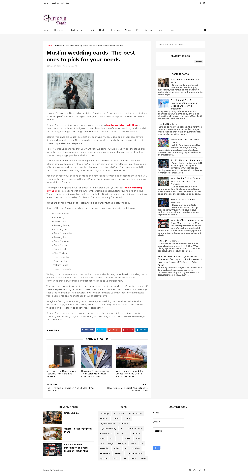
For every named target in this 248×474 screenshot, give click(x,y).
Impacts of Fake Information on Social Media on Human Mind (187, 221)
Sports (115, 458)
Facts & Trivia (122, 433)
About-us (55, 3)
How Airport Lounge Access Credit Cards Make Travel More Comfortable (95, 374)
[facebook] (196, 3)
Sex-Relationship (135, 453)
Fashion (136, 433)
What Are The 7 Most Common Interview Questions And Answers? (186, 181)
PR (137, 30)
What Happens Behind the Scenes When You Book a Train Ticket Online (129, 374)
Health (102, 30)
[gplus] (194, 470)
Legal (111, 443)
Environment (106, 433)
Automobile (119, 413)
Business (58, 30)
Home (45, 3)
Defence (123, 423)
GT (64, 45)
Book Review (135, 413)
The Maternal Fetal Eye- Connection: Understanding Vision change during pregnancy (184, 104)
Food (91, 30)
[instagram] (204, 3)
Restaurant (105, 453)
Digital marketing (108, 428)
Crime (127, 418)
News (128, 30)
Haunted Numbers (167, 124)
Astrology (104, 413)
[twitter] (200, 3)
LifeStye (122, 443)
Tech (160, 30)
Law (102, 443)
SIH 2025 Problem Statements (186, 160)
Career (116, 418)
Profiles (136, 448)
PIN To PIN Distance (168, 241)
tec (124, 458)
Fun (111, 438)
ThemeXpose (58, 470)
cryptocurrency (107, 423)
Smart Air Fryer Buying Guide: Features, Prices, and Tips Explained (61, 374)
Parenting (104, 448)
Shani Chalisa (71, 413)
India (138, 438)
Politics (117, 448)
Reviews (149, 30)
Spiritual (103, 458)
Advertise (65, 3)
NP (142, 443)
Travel (171, 30)
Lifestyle (115, 30)
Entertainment (75, 30)
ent (122, 428)
